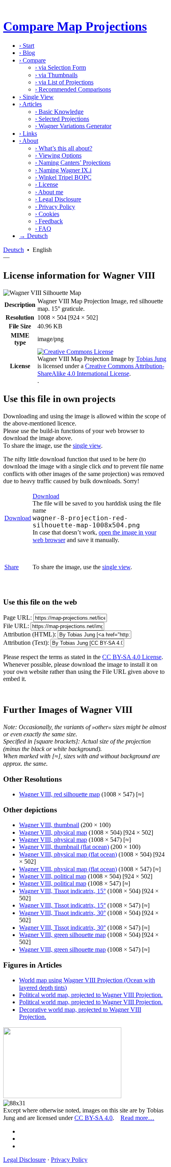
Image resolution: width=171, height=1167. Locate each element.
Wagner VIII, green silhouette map (62, 934)
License (46, 184)
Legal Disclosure (58, 199)
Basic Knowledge (59, 111)
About (28, 140)
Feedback (49, 221)
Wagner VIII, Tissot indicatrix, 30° (62, 912)
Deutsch (13, 249)
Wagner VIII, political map (52, 876)
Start (26, 45)
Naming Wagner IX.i (63, 170)
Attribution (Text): (26, 642)
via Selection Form (60, 67)
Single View (36, 97)
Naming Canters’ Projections (73, 162)
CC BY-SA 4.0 (93, 1117)
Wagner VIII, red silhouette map (59, 794)
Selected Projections (62, 118)
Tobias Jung (151, 358)
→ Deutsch (33, 235)
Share (11, 567)
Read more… (137, 1117)
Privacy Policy (55, 206)
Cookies (47, 214)
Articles (30, 104)
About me (49, 192)
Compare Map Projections (75, 26)
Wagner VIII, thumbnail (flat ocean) (64, 846)
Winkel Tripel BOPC (63, 177)
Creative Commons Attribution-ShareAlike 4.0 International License (100, 370)
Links (28, 133)
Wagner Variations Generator (73, 126)
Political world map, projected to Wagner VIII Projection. (91, 994)
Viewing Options (58, 155)
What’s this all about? (63, 148)
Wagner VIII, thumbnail (49, 825)
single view (87, 445)
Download (17, 518)
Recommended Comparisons (73, 89)
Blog (27, 52)
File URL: (16, 626)
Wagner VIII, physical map (53, 832)
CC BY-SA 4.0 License (131, 657)
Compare (32, 60)
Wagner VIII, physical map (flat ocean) (68, 854)
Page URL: (17, 617)
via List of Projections (64, 82)
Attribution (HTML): (29, 634)
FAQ (43, 228)
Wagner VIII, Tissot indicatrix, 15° (62, 891)
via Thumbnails (56, 75)
